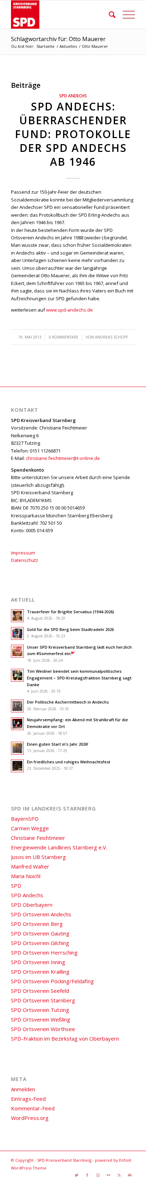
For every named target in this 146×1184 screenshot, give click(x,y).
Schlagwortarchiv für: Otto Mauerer (58, 39)
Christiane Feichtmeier (38, 837)
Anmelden (23, 1089)
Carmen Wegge (30, 828)
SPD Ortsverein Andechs (41, 914)
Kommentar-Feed (33, 1108)
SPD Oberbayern (31, 904)
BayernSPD (25, 818)
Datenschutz (24, 560)
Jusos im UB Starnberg (38, 856)
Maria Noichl (25, 876)
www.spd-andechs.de (69, 310)
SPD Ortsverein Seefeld (40, 990)
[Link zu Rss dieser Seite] (119, 1175)
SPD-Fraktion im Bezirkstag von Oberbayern (65, 1038)
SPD (16, 885)
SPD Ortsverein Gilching (40, 942)
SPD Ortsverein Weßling (40, 1019)
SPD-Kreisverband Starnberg (64, 1160)
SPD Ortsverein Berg (37, 923)
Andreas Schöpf (111, 337)
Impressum (23, 553)
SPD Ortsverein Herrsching (44, 952)
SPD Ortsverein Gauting (40, 933)
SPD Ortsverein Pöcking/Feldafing (52, 981)
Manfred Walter (30, 866)
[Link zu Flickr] (108, 1175)
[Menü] (125, 14)
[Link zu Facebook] (87, 1175)
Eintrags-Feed (28, 1098)
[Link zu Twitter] (76, 1175)
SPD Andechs (73, 95)
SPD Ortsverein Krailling (40, 971)
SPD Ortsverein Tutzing (40, 1009)
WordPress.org (30, 1117)
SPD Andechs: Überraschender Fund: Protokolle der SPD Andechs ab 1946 (73, 134)
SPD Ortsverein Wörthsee (43, 1028)
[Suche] (109, 14)
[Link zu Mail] (129, 1175)
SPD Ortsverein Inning (38, 962)
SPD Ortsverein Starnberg (43, 1000)
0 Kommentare (63, 337)
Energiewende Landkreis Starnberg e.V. (59, 847)
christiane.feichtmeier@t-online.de (63, 458)
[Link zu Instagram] (97, 1175)
